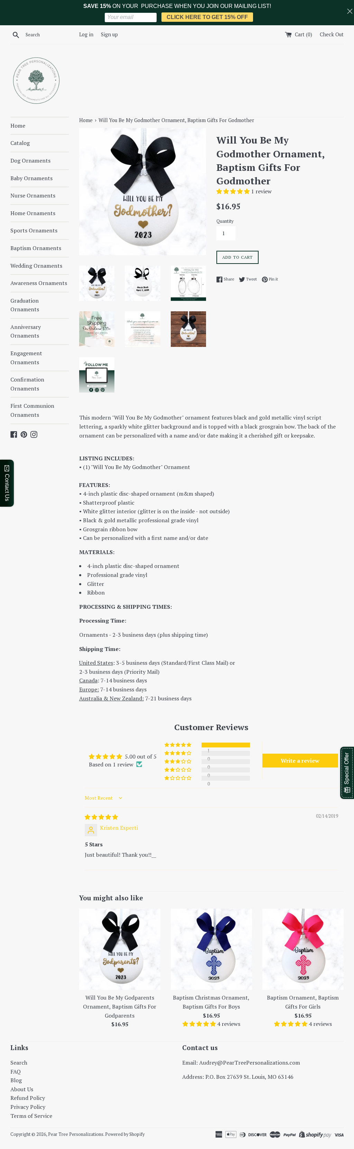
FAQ (15, 1071)
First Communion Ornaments (32, 410)
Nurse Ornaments (32, 195)
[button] (233, 191)
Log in (86, 34)
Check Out (332, 34)
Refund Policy (27, 1098)
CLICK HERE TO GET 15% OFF (207, 17)
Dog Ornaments (30, 160)
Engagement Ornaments (26, 357)
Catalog (20, 143)
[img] (101, 817)
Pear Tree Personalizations (75, 1134)
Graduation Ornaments (24, 305)
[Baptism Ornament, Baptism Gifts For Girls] (303, 949)
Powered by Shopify (125, 1134)
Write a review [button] (300, 760)
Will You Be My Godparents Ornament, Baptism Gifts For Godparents (119, 1006)
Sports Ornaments (33, 230)
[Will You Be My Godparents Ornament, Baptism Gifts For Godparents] (119, 949)
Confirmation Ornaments (27, 384)
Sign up (109, 34)
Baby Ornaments (31, 178)
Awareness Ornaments (38, 283)
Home (17, 125)
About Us (21, 1089)
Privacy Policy (27, 1107)
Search (18, 1062)
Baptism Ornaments (35, 248)
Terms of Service (31, 1116)
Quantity (224, 221)
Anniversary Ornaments (25, 331)
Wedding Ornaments (36, 265)
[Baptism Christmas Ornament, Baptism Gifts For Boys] (211, 949)
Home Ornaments (32, 213)
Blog (16, 1080)
